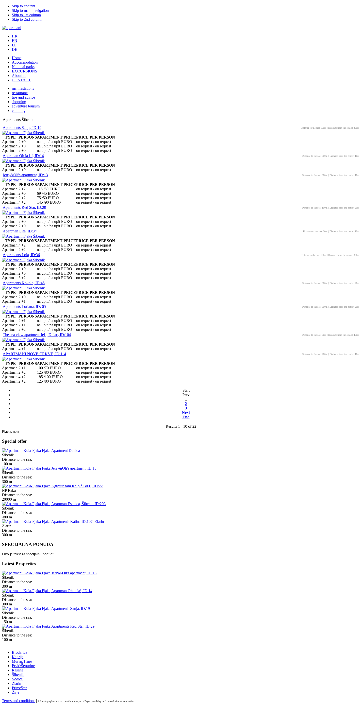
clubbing (18, 110)
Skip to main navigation (30, 10)
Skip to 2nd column (27, 19)
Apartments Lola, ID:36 (21, 255)
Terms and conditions (18, 701)
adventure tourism (26, 106)
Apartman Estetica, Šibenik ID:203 (78, 504)
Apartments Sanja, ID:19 (22, 127)
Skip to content (23, 6)
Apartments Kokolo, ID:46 (24, 283)
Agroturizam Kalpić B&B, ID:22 (77, 486)
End (186, 417)
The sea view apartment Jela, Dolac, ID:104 (37, 335)
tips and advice (23, 97)
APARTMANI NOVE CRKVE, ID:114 (34, 354)
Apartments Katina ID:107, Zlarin (77, 521)
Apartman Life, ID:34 (20, 231)
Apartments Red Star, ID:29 (24, 207)
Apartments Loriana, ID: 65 (24, 306)
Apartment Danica (65, 450)
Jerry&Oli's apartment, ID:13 (25, 175)
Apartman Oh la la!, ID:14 (23, 156)
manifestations (23, 88)
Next (186, 412)
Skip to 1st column (26, 15)
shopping (19, 102)
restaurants (20, 93)
